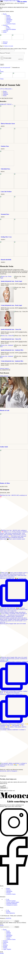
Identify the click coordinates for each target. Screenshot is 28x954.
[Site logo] (6, 39)
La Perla (8, 28)
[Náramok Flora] (7, 204)
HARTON (8, 918)
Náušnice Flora (5, 146)
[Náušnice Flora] (7, 136)
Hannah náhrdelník (6, 259)
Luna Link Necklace (6, 191)
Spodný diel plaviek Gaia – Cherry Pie (11, 329)
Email (1, 786)
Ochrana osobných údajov (12, 902)
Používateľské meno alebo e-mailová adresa (13, 48)
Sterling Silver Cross (6, 237)
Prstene (8, 15)
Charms (8, 22)
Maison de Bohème (11, 29)
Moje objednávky (10, 913)
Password (5, 53)
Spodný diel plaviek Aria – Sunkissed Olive (12, 350)
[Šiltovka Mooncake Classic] (7, 113)
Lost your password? (5, 67)
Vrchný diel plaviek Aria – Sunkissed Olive (12, 361)
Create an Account (8, 46)
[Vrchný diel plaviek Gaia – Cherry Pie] (7, 335)
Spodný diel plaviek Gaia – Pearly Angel (11, 281)
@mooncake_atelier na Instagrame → (9, 771)
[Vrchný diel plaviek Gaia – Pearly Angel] (7, 295)
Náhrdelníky (9, 19)
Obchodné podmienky (11, 903)
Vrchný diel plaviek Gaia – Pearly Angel (11, 305)
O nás (7, 899)
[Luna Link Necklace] (7, 181)
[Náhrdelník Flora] (7, 158)
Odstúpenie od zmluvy (11, 905)
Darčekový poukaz (11, 900)
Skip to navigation (4, 0)
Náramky (8, 18)
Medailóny (9, 21)
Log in (2, 64)
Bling (7, 26)
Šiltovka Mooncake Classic (8, 123)
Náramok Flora (5, 214)
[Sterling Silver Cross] (7, 226)
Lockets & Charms (10, 23)
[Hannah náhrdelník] (7, 249)
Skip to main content (14, 0)
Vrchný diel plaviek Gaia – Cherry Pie (11, 339)
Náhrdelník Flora (5, 169)
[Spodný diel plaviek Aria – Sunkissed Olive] (7, 346)
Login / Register (7, 949)
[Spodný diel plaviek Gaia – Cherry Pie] (7, 319)
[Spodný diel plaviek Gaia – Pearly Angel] (7, 277)
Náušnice (8, 16)
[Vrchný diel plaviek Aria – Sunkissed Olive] (7, 357)
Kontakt (8, 911)
